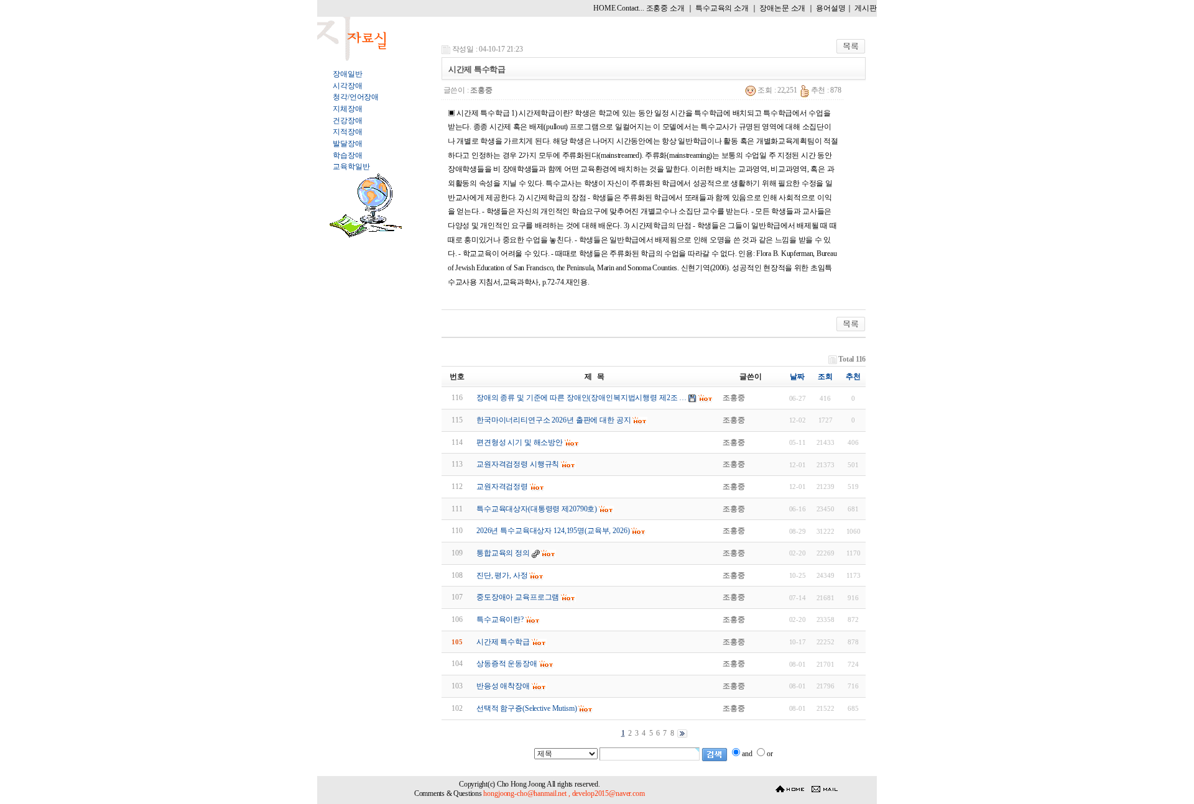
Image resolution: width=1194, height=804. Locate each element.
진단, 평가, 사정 (502, 575)
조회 (825, 376)
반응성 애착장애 (503, 686)
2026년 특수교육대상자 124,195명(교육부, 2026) (553, 530)
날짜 (797, 376)
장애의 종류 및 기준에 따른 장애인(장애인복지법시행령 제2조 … (581, 397)
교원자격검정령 (502, 486)
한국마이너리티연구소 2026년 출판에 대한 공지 (553, 420)
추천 (853, 376)
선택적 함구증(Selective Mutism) (526, 708)
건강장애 (347, 120)
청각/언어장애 (356, 97)
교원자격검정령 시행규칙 (517, 464)
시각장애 (347, 85)
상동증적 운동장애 (506, 663)
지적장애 (347, 131)
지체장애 (347, 108)
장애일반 (347, 74)
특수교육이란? (500, 619)
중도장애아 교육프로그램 (517, 597)
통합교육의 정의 (503, 553)
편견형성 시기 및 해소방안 (519, 442)
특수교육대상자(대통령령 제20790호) (536, 509)
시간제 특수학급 (503, 641)
